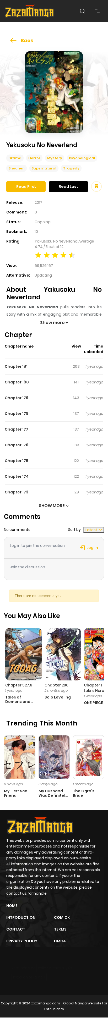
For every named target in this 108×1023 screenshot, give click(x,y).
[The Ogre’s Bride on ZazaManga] (88, 757)
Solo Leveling (58, 697)
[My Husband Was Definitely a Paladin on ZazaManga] (54, 757)
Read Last (68, 186)
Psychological (82, 158)
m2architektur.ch (29, 977)
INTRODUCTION (20, 917)
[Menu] (97, 11)
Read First (26, 186)
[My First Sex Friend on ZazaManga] (19, 757)
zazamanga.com (45, 1003)
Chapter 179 (16, 397)
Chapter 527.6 (18, 685)
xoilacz (44, 968)
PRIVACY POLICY (21, 941)
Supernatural (43, 168)
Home (12, 905)
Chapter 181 (16, 366)
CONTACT (15, 929)
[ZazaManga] (29, 11)
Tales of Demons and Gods (17, 702)
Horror (34, 158)
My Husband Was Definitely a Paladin (53, 795)
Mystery (54, 158)
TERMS (60, 929)
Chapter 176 (16, 445)
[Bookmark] (96, 186)
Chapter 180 (17, 382)
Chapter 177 (16, 429)
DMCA (60, 941)
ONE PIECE (93, 702)
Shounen (16, 168)
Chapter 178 (17, 413)
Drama (14, 158)
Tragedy (71, 168)
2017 (38, 202)
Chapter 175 (16, 460)
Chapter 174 (17, 476)
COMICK (62, 917)
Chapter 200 (56, 685)
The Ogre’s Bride (83, 793)
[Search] (82, 11)
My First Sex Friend (15, 793)
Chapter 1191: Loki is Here (96, 688)
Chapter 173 (16, 492)
